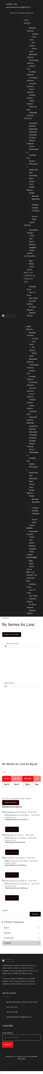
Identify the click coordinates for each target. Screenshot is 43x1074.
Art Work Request (31, 308)
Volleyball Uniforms (32, 114)
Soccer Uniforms (31, 90)
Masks (31, 264)
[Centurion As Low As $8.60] (22, 663)
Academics (33, 123)
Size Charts (33, 298)
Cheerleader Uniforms (33, 61)
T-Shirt (31, 236)
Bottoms (32, 244)
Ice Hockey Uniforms (32, 79)
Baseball (32, 126)
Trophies (28, 118)
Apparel (27, 225)
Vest (31, 239)
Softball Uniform (31, 96)
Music (31, 178)
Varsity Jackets (30, 251)
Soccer (32, 146)
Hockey (32, 161)
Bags (31, 261)
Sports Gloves (30, 268)
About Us (28, 273)
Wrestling (32, 135)
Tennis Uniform (30, 102)
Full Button (32, 44)
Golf (30, 172)
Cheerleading (32, 150)
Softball (35, 208)
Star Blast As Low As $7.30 (15, 842)
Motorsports (32, 165)
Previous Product (12, 643)
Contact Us (29, 276)
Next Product (9, 683)
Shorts (31, 242)
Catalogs (28, 279)
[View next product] (15, 683)
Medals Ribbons (31, 188)
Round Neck (33, 50)
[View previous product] (5, 643)
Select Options (12, 634)
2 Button (35, 34)
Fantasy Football (31, 142)
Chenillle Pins (31, 156)
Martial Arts (33, 170)
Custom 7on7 (31, 67)
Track (31, 184)
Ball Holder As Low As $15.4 (15, 865)
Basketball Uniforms (32, 55)
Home (26, 20)
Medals (32, 193)
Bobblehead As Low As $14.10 (16, 819)
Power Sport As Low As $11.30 (16, 888)
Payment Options (31, 302)
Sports (27, 23)
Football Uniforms (31, 73)
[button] (31, 320)
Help (26, 282)
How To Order (31, 294)
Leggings (32, 247)
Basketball (33, 129)
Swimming (33, 175)
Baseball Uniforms (31, 29)
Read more (12, 829)
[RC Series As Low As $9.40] (22, 703)
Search (5, 910)
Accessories (30, 256)
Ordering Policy (31, 288)
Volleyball (33, 132)
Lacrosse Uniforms (31, 85)
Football (32, 138)
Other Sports (33, 220)
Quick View (32, 812)
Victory (32, 181)
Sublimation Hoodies (32, 231)
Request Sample (31, 314)
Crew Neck (33, 38)
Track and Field (32, 108)
